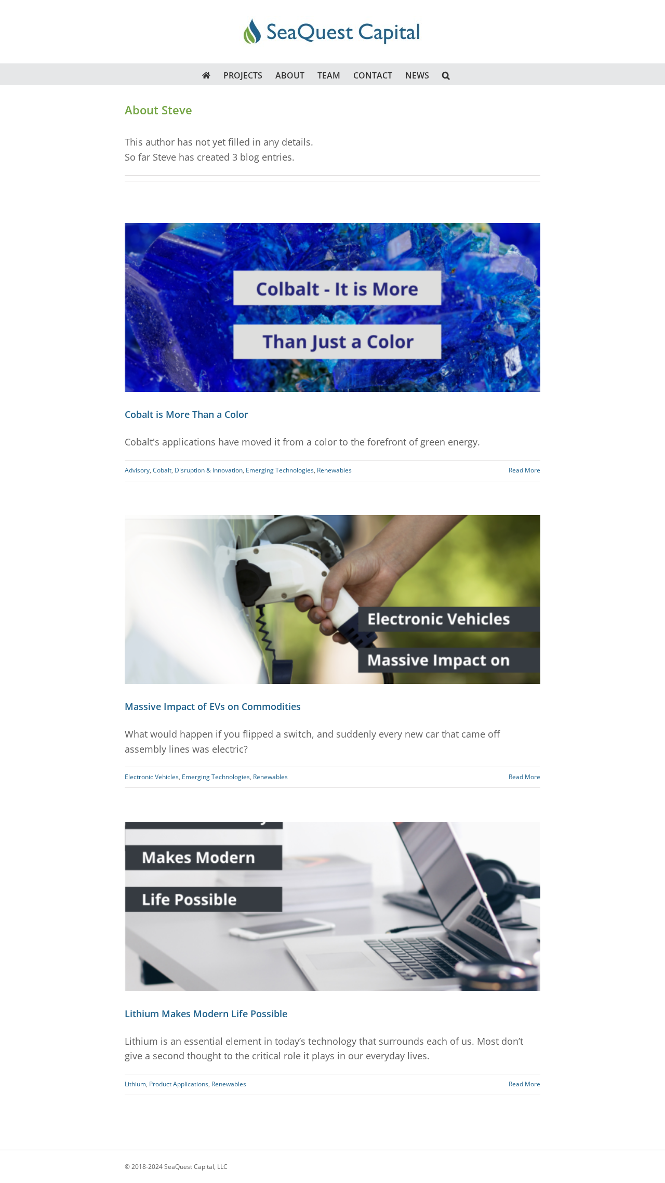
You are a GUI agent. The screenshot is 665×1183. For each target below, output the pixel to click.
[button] (446, 74)
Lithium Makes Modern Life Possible (206, 1013)
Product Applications (178, 1084)
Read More (524, 470)
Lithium (135, 1084)
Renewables (334, 470)
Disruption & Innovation (209, 470)
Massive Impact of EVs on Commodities (213, 706)
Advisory (137, 470)
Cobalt (162, 470)
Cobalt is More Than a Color (186, 414)
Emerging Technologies (280, 470)
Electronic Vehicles (152, 776)
